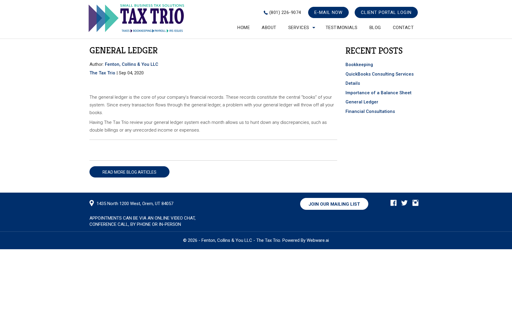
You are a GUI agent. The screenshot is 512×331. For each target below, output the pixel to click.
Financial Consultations (370, 111)
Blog (375, 27)
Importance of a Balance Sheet (378, 92)
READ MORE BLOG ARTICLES (129, 172)
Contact (403, 27)
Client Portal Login (386, 12)
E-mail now (328, 12)
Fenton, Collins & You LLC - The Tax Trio (240, 240)
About (269, 27)
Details (353, 83)
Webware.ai (318, 240)
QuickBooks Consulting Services (379, 74)
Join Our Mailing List (334, 204)
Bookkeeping (359, 64)
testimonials (342, 27)
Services (298, 27)
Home (243, 27)
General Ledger (361, 102)
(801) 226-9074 (285, 12)
